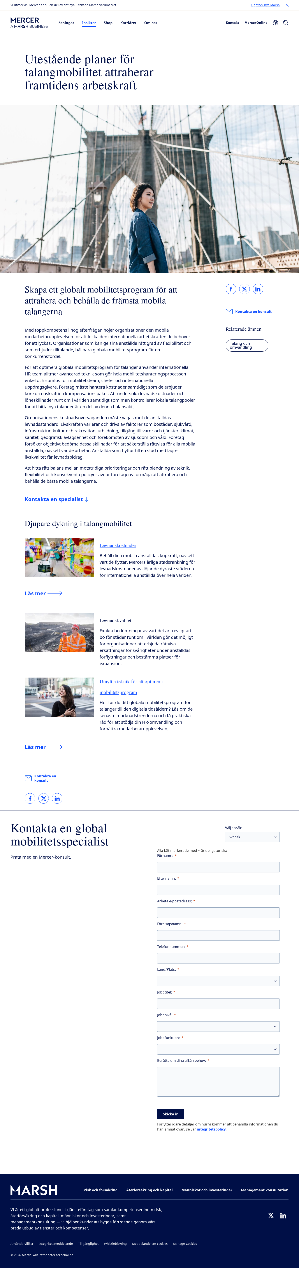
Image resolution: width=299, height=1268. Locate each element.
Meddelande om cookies (150, 1244)
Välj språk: (233, 827)
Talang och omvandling (241, 345)
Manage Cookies (185, 1244)
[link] (30, 798)
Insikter (89, 22)
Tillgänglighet (88, 1244)
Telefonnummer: (171, 946)
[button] (287, 5)
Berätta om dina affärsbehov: (181, 1060)
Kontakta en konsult (45, 778)
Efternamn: (166, 878)
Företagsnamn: (170, 923)
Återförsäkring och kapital (149, 1190)
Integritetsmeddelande (56, 1244)
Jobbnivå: (164, 1015)
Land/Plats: (166, 969)
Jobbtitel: (164, 992)
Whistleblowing (115, 1244)
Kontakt (232, 22)
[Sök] (286, 23)
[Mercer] (29, 23)
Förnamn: (165, 855)
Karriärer (128, 22)
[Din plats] (275, 23)
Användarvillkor (22, 1244)
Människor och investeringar (206, 1190)
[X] (270, 1215)
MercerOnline (255, 22)
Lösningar (65, 22)
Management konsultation (264, 1190)
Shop (108, 22)
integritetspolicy (211, 1129)
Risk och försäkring (101, 1190)
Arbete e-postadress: (174, 901)
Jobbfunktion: (168, 1037)
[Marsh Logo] (34, 1191)
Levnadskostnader (118, 545)
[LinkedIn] (283, 1215)
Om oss (150, 22)
